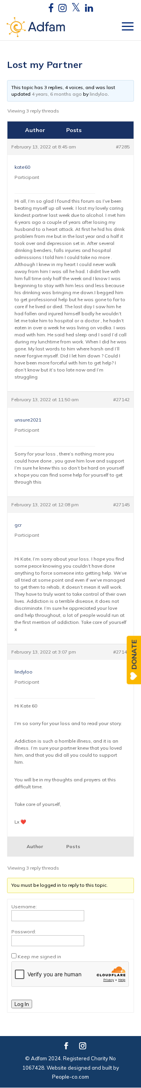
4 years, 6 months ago (57, 94)
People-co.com (70, 1077)
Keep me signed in (39, 956)
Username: (24, 906)
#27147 (121, 652)
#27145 (121, 504)
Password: (23, 931)
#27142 (121, 399)
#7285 (123, 147)
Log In (21, 1004)
